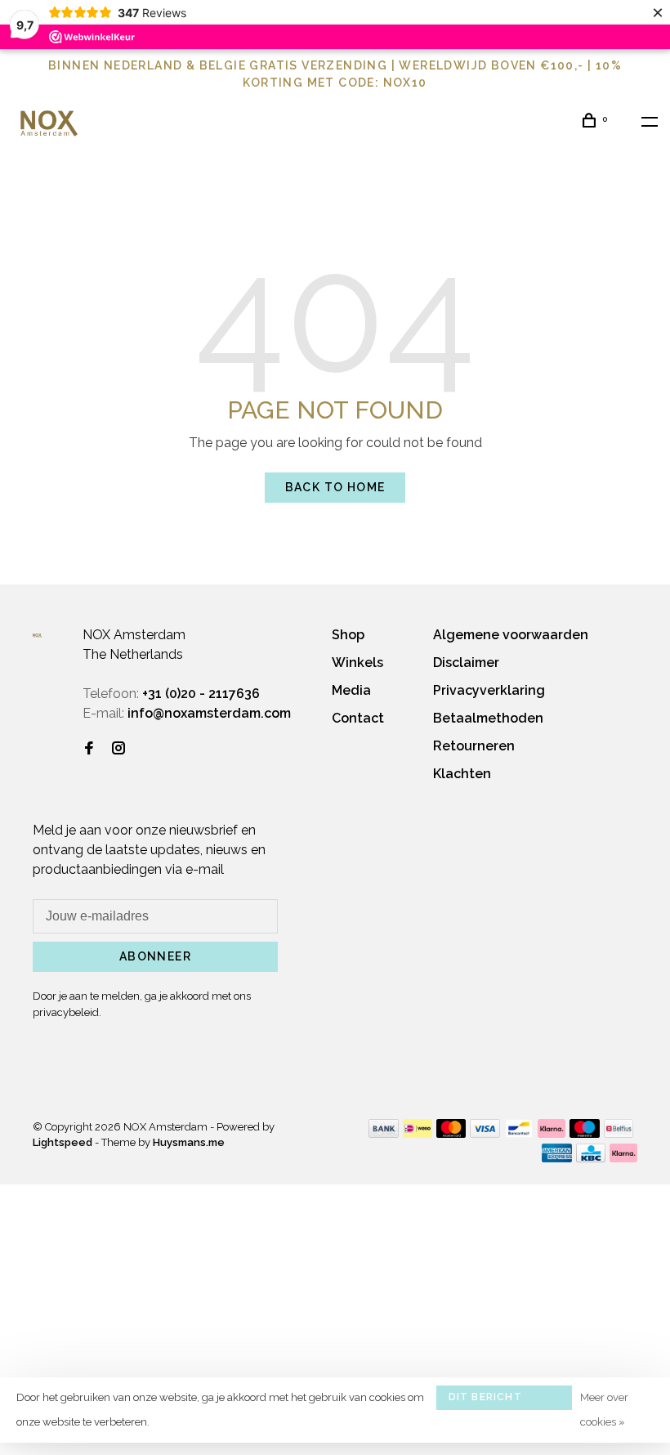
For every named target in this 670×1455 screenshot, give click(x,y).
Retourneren (474, 746)
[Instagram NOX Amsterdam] (118, 749)
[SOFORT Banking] (552, 1133)
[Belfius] (618, 1133)
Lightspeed (62, 1142)
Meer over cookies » (604, 1409)
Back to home (335, 487)
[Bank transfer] (383, 1133)
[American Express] (557, 1158)
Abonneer (155, 956)
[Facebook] (89, 749)
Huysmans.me (189, 1142)
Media (351, 690)
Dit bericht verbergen (485, 1400)
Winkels (357, 662)
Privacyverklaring (489, 690)
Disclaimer (466, 662)
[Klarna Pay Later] (624, 1158)
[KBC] (590, 1158)
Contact (358, 718)
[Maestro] (585, 1133)
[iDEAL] (417, 1133)
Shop (348, 634)
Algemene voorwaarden (510, 634)
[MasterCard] (451, 1133)
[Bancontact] (519, 1133)
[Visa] (485, 1133)
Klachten (462, 773)
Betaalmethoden (488, 718)
